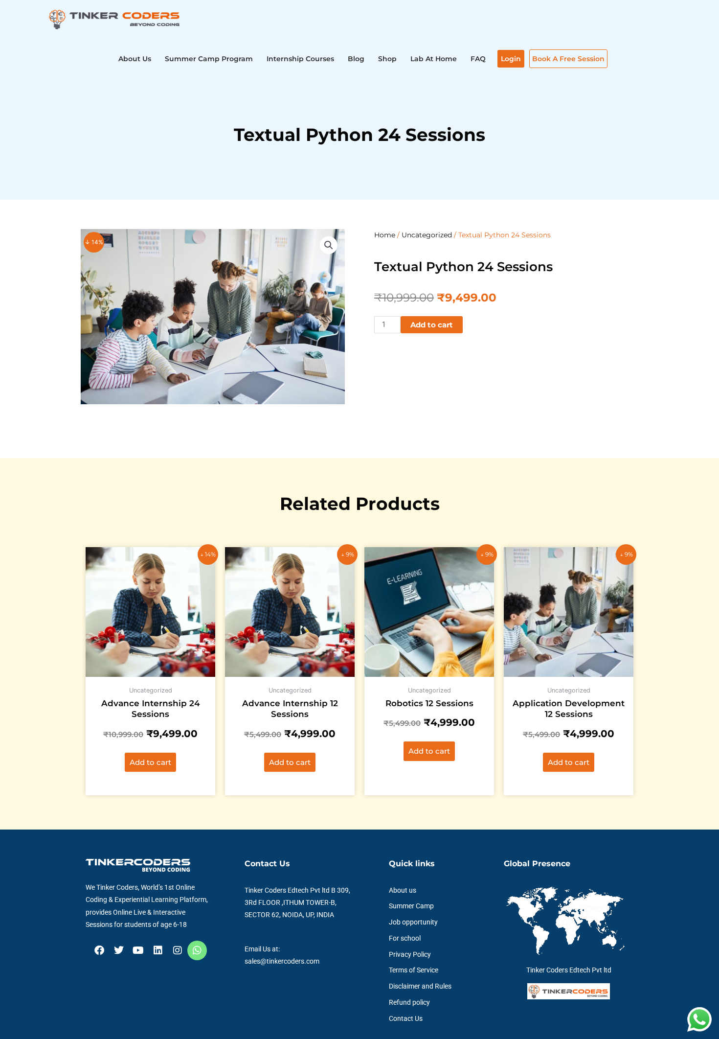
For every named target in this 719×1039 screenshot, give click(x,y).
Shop (387, 58)
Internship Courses (300, 58)
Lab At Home (433, 58)
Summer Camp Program (209, 58)
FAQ (478, 58)
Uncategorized (427, 235)
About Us (134, 58)
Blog (356, 58)
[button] (328, 245)
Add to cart (431, 324)
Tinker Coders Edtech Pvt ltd (568, 970)
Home (384, 235)
